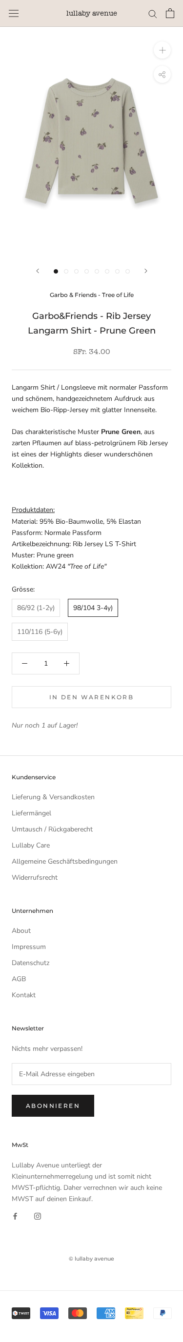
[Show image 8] (127, 271)
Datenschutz (30, 962)
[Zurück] (37, 271)
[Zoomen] (162, 50)
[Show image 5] (97, 271)
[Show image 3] (76, 271)
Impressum (29, 946)
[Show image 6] (107, 271)
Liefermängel (31, 813)
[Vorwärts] (145, 271)
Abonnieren (53, 1105)
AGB (19, 979)
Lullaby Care (31, 845)
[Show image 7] (117, 271)
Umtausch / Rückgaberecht (52, 829)
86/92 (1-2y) (36, 607)
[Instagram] (37, 1215)
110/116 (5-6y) (39, 631)
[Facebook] (15, 1215)
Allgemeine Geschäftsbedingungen (65, 861)
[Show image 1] (56, 271)
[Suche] (152, 13)
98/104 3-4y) (93, 607)
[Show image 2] (66, 271)
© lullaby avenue (91, 1258)
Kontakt (24, 995)
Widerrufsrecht (35, 877)
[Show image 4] (86, 271)
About (21, 930)
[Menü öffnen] (14, 13)
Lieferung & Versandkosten (53, 797)
